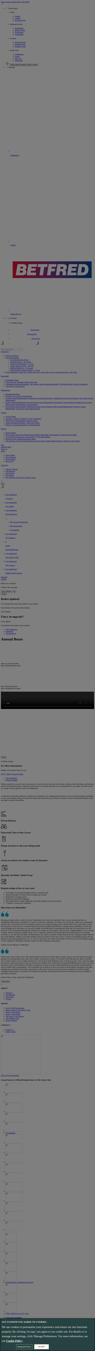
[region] (47, 1334)
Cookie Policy (14, 1340)
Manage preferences (24, 1347)
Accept (41, 1347)
